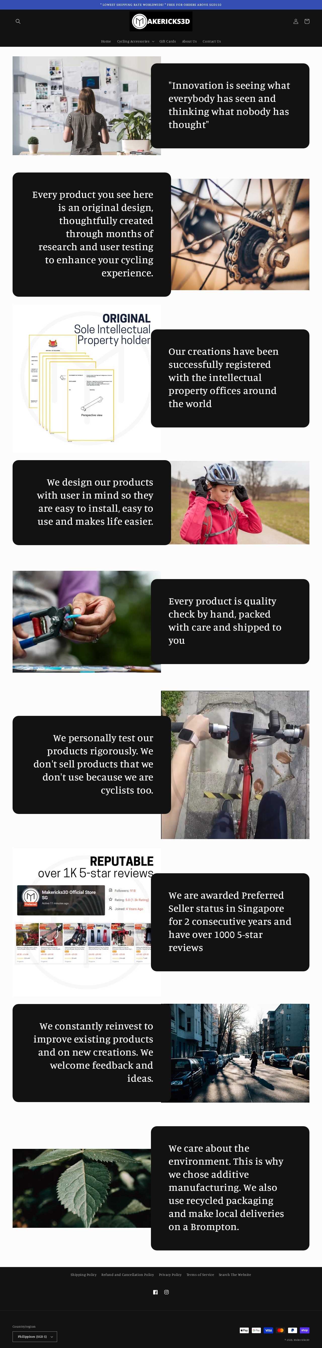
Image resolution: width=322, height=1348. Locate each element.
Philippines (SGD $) (32, 1336)
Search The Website (235, 1274)
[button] (18, 21)
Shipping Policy (84, 1274)
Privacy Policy (170, 1274)
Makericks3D (301, 1339)
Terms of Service (200, 1274)
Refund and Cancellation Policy (127, 1274)
